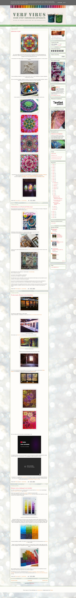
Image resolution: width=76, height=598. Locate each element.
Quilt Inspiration (55, 241)
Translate (59, 45)
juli (54, 190)
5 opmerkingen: (24, 481)
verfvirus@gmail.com (55, 267)
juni (54, 191)
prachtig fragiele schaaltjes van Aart (34, 479)
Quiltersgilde (54, 229)
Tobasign (30, 494)
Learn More (59, 2)
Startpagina (13, 25)
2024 (53, 167)
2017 (53, 178)
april (54, 194)
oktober (54, 185)
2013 (53, 212)
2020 (53, 173)
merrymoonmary (39, 590)
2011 (53, 215)
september (55, 187)
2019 (53, 175)
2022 (53, 170)
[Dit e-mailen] (30, 200)
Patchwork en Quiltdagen (32, 571)
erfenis (58, 254)
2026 (53, 164)
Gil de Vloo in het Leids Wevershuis (41, 572)
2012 (53, 214)
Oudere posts (45, 580)
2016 (53, 179)
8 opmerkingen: (24, 288)
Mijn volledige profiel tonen (56, 95)
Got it (64, 2)
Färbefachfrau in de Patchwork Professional (22, 207)
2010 (53, 217)
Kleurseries (19, 25)
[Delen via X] (32, 200)
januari (54, 209)
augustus (55, 188)
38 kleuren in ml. (54, 155)
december (55, 182)
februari (54, 207)
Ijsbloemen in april (15, 31)
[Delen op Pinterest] (34, 200)
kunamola (54, 233)
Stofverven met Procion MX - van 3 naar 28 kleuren (31, 25)
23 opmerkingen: (24, 200)
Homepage (30, 580)
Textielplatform (55, 248)
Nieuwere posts (14, 580)
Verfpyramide (53, 153)
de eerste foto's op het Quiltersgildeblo (29, 175)
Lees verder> (53, 223)
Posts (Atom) (32, 583)
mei (54, 193)
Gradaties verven (44, 25)
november (55, 184)
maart (54, 206)
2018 (53, 176)
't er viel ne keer (31, 271)
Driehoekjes (54, 230)
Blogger (51, 590)
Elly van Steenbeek (33, 314)
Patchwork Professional (29, 208)
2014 (53, 211)
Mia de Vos (54, 253)
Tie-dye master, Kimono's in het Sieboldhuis (22, 295)
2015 (53, 181)
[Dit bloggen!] (31, 200)
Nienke (58, 87)
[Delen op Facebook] (33, 200)
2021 (53, 172)
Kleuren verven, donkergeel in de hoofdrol (21, 488)
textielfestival (24, 477)
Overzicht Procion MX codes (56, 158)
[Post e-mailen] (28, 200)
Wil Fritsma (40, 314)
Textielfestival (30, 249)
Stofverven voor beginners (56, 133)
